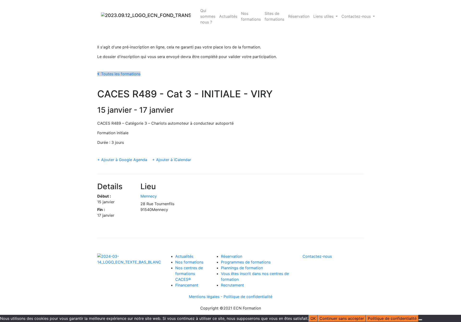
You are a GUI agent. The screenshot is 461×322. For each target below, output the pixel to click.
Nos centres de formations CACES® (189, 273)
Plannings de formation (242, 267)
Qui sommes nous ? (207, 16)
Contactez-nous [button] (356, 16)
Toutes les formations (120, 73)
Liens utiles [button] (324, 16)
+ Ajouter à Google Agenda (122, 159)
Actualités (228, 16)
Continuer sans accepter (342, 318)
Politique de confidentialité (248, 296)
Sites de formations (274, 16)
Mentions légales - (206, 296)
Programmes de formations (246, 262)
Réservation (298, 16)
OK (313, 318)
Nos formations (251, 16)
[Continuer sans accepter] (420, 320)
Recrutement (232, 285)
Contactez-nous (317, 256)
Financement (186, 285)
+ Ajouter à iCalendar (171, 159)
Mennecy (148, 196)
